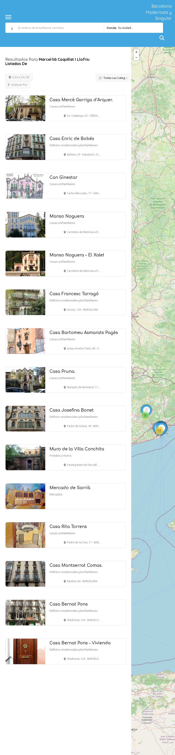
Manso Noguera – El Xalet (77, 255)
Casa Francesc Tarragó (74, 294)
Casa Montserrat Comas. (76, 565)
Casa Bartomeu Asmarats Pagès (84, 332)
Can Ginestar (63, 177)
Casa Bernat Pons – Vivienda (80, 643)
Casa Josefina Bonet (72, 410)
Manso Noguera (67, 216)
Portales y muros (60, 455)
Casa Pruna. (62, 371)
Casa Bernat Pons (69, 604)
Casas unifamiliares (62, 106)
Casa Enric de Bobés (72, 138)
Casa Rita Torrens (68, 526)
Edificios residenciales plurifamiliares (74, 145)
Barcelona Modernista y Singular (159, 12)
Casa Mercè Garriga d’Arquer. (81, 100)
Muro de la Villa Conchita (77, 449)
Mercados (56, 494)
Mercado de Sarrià (70, 488)
